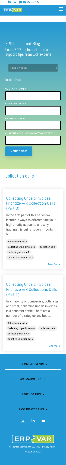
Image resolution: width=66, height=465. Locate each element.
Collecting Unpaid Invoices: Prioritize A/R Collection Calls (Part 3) (30, 203)
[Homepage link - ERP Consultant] (33, 441)
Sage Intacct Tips (31, 409)
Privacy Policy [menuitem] (48, 447)
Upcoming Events (31, 364)
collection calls (47, 247)
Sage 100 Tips (31, 394)
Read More (54, 264)
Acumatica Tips (31, 379)
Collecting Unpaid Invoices (21, 247)
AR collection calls (17, 241)
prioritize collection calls (20, 257)
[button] (61, 8)
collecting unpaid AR (18, 252)
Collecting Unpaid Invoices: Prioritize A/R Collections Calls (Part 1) (31, 289)
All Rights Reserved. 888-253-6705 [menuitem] (24, 447)
